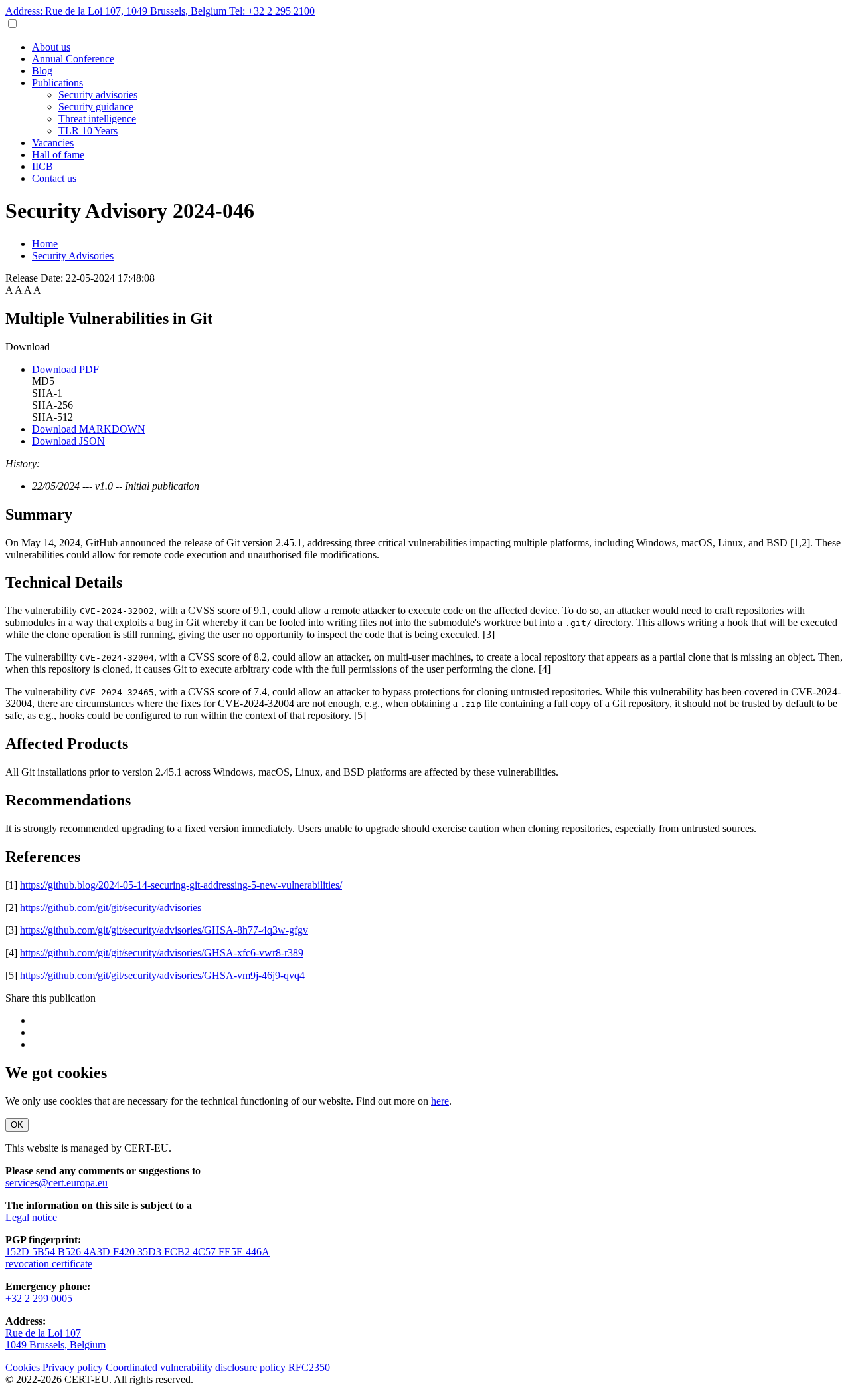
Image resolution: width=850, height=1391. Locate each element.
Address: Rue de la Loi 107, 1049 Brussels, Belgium (117, 11)
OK (17, 1125)
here (440, 1101)
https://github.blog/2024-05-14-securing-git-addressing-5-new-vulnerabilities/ (181, 885)
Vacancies (53, 142)
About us (51, 47)
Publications (57, 82)
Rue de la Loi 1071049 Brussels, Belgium (55, 1338)
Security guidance (95, 106)
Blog (42, 70)
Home (45, 243)
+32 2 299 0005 (38, 1298)
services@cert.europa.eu (56, 1182)
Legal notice (31, 1217)
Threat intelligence (97, 118)
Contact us (54, 178)
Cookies (22, 1367)
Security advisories (97, 94)
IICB (42, 166)
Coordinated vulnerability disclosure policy (196, 1367)
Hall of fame (58, 154)
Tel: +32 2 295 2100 (272, 11)
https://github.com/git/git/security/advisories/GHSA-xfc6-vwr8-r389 (161, 952)
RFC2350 (309, 1367)
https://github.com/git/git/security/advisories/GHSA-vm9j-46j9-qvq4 (162, 975)
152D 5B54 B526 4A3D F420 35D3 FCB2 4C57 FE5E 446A (137, 1251)
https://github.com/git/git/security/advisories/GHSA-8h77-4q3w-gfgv (164, 930)
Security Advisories (73, 255)
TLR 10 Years (88, 130)
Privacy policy (72, 1367)
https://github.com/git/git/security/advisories (110, 907)
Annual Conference (73, 58)
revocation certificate (48, 1263)
